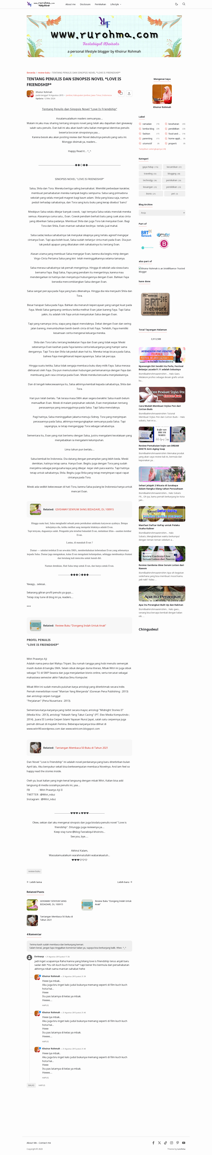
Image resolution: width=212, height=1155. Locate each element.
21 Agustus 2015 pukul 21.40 (74, 1012)
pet (173, 193)
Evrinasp (39, 956)
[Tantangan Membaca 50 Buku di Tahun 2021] (35, 752)
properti (173, 143)
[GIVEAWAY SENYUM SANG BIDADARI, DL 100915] (35, 514)
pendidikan (174, 128)
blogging (172, 173)
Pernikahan (100, 4)
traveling (148, 173)
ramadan (147, 123)
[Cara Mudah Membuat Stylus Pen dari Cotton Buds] (162, 401)
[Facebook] (153, 1143)
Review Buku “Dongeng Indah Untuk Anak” (80, 625)
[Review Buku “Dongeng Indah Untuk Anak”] (35, 630)
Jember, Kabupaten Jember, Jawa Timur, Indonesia (89, 95)
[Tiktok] (166, 1143)
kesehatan (174, 123)
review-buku (34, 871)
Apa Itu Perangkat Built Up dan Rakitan (161, 604)
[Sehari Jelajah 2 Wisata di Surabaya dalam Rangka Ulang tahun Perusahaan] (162, 481)
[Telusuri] (183, 4)
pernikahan (171, 180)
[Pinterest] (177, 1143)
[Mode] (176, 4)
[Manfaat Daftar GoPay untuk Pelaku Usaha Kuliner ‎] (162, 520)
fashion (146, 133)
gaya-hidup (147, 166)
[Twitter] (159, 1143)
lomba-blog (148, 128)
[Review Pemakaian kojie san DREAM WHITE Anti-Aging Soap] (162, 441)
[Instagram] (171, 1143)
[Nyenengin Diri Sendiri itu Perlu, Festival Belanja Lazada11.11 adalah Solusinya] (162, 361)
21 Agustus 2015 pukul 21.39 (74, 976)
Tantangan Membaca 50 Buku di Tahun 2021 (81, 747)
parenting (147, 138)
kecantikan (172, 166)
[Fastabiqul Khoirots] (41, 3)
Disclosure (85, 4)
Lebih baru (123, 882)
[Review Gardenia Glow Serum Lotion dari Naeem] (162, 560)
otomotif (147, 143)
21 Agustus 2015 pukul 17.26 (58, 956)
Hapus (42, 1085)
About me (70, 4)
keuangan (148, 186)
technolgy (148, 180)
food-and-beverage (175, 133)
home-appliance (175, 138)
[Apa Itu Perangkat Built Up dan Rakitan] (162, 600)
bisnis (149, 193)
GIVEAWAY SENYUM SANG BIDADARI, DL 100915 (84, 509)
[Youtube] (183, 1143)
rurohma (181, 1149)
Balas (31, 1085)
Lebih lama (36, 882)
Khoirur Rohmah (51, 976)
